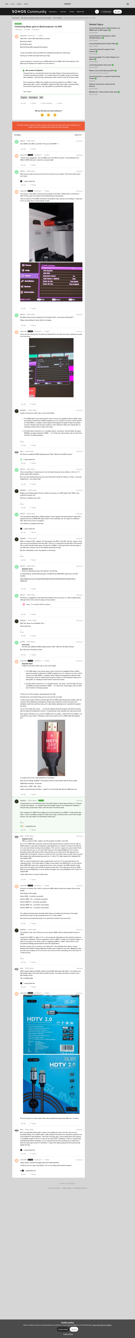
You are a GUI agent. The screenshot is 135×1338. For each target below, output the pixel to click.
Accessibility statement (80, 1188)
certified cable (28, 978)
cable (40, 1162)
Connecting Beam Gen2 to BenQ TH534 (102, 44)
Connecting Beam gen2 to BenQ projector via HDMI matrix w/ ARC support (104, 29)
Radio (26, 4)
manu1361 (23, 36)
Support (19, 4)
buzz (21, 451)
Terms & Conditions (54, 1188)
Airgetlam (23, 410)
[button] (106, 12)
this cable (56, 1136)
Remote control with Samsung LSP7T (101, 71)
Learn (12, 4)
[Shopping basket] (127, 4)
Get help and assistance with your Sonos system (36, 18)
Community (15, 18)
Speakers (92, 81)
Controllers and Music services (98, 73)
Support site (80, 12)
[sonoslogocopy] (67, 4)
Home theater (57, 18)
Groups (72, 12)
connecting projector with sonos (100, 65)
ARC (41, 97)
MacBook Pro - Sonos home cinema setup (103, 92)
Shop (6, 4)
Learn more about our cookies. (102, 1325)
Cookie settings (66, 1188)
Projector (24, 97)
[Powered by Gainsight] (68, 1184)
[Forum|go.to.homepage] (29, 12)
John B (22, 141)
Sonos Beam (33, 97)
